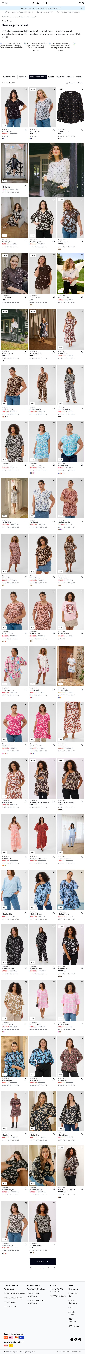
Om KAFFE (73, 1289)
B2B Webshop (72, 1320)
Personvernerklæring (13, 1298)
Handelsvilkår (9, 1302)
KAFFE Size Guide (58, 1296)
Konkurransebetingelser (14, 1293)
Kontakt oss (9, 1289)
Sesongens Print (33, 17)
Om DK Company (72, 1301)
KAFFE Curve (20, 17)
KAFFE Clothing (7, 17)
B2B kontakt (74, 1326)
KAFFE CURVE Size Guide (56, 1290)
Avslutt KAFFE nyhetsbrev (33, 1294)
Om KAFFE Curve (73, 1294)
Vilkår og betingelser (27, 1352)
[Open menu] (2, 3)
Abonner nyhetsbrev (36, 1289)
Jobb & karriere (71, 1313)
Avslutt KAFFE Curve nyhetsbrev (36, 1301)
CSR (70, 1307)
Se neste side (42, 1261)
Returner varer (10, 1307)
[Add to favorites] (26, 89)
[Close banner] (81, 8)
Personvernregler (10, 1352)
